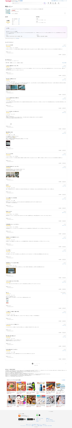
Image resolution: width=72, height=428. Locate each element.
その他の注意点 (17, 38)
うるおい (21, 62)
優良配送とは (48, 418)
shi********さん (64, 325)
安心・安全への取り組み (49, 419)
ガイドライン (35, 425)
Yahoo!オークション (39, 424)
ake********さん (64, 293)
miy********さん (64, 238)
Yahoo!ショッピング (28, 424)
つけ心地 (18, 62)
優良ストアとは (38, 419)
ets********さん (64, 350)
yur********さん (64, 167)
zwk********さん (64, 112)
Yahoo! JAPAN (54, 0)
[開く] (8, 87)
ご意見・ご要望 (50, 425)
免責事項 (39, 425)
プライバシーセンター (28, 425)
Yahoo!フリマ (44, 424)
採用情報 (41, 425)
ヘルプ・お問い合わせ (45, 425)
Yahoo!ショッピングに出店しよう (60, 0)
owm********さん (64, 212)
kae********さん (64, 225)
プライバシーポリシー (23, 425)
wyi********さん (64, 46)
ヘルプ (66, 0)
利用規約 (33, 425)
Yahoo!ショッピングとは (39, 418)
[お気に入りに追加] (65, 13)
